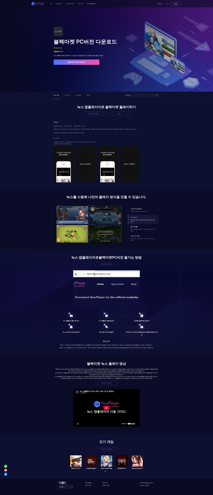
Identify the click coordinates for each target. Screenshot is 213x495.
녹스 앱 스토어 (91, 3)
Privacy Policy (144, 485)
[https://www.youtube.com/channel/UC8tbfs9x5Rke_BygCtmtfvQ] (5, 470)
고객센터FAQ (70, 3)
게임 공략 (59, 3)
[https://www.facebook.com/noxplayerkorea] (5, 474)
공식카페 (80, 3)
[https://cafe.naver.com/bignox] (5, 466)
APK (119, 114)
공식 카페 (88, 485)
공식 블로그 (88, 483)
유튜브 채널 (105, 485)
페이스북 (105, 483)
